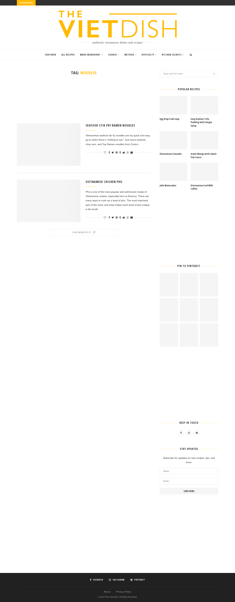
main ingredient (90, 54)
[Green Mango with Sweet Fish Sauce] (204, 140)
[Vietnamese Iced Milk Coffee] (204, 172)
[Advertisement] (84, 99)
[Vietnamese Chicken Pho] (49, 201)
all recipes (68, 54)
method (129, 54)
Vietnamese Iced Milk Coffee (202, 187)
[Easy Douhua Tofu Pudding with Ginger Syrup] (204, 105)
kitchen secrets (172, 54)
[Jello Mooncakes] (173, 172)
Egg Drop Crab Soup (169, 119)
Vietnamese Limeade (170, 153)
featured (50, 54)
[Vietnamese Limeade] (173, 140)
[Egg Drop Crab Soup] (173, 105)
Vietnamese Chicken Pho (104, 182)
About (107, 591)
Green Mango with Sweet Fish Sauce (204, 155)
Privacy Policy (123, 591)
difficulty (148, 54)
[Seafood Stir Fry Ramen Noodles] (49, 144)
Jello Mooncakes (168, 185)
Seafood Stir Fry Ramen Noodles (110, 125)
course (112, 54)
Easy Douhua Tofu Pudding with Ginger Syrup (201, 122)
